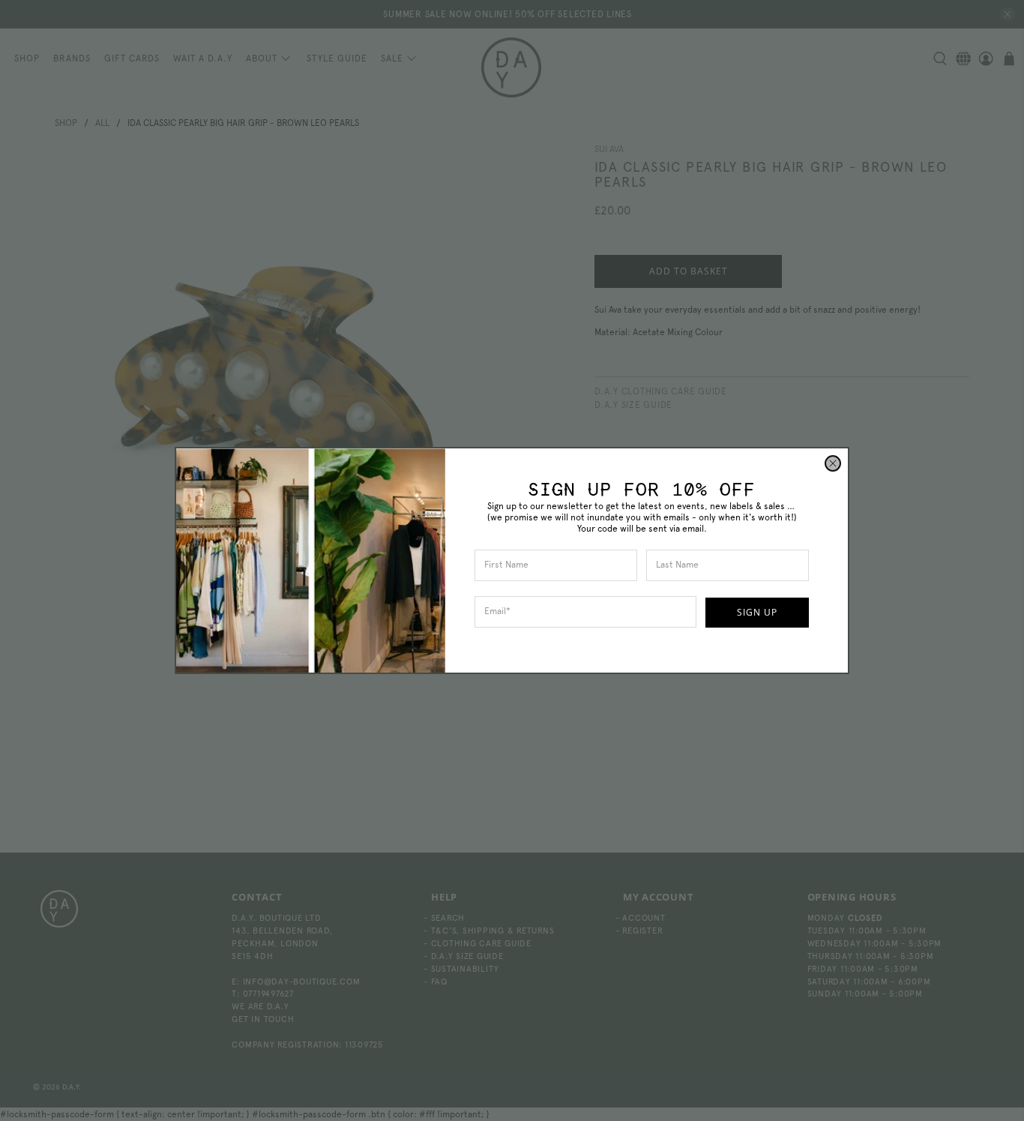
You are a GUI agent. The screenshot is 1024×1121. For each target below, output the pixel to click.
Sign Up (757, 612)
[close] (832, 463)
